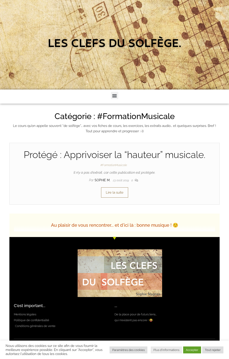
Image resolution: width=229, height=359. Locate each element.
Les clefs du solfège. (114, 45)
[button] (114, 95)
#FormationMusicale (113, 165)
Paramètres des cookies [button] (128, 350)
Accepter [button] (192, 350)
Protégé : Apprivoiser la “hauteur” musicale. (114, 154)
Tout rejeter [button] (213, 350)
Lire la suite (114, 192)
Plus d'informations (166, 350)
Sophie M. (103, 180)
